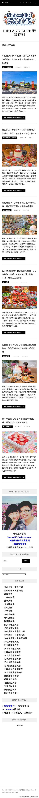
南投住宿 (19, 587)
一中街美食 (9, 597)
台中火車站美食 (11, 628)
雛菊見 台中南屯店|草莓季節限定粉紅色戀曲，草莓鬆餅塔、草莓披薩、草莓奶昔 (19, 348)
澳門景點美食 (10, 690)
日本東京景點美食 (12, 655)
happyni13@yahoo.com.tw (19, 537)
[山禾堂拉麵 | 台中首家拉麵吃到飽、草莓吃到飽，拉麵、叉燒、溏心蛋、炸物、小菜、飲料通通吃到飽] (19, 297)
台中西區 (8, 635)
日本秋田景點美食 (12, 652)
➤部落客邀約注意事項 (19, 540)
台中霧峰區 (22, 638)
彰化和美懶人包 (11, 645)
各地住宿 (8, 587)
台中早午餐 (9, 614)
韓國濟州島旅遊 (11, 676)
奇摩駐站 (18, 713)
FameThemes (15, 792)
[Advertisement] (19, 753)
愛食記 (17, 709)
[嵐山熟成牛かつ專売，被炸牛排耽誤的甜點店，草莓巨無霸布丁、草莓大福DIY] (19, 155)
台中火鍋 (8, 611)
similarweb (19, 725)
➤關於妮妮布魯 (19, 544)
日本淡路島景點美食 (13, 672)
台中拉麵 (5, 282)
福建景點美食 (10, 683)
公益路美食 (6, 356)
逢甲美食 (8, 601)
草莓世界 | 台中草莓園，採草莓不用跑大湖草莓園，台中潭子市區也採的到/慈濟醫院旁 (19, 59)
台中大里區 (9, 638)
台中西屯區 (20, 635)
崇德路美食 (9, 621)
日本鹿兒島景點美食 (13, 669)
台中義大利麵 (6, 210)
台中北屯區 (20, 631)
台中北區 (8, 631)
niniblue (18, 67)
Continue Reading (16, 117)
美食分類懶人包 (7, 426)
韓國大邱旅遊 (10, 679)
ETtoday (28, 713)
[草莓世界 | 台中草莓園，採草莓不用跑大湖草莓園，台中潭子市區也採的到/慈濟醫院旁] (19, 82)
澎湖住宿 (8, 594)
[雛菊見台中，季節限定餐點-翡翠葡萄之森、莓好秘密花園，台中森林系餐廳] (19, 224)
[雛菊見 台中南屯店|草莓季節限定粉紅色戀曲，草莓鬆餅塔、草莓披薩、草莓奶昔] (19, 371)
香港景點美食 (10, 686)
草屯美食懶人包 (11, 642)
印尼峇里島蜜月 (11, 693)
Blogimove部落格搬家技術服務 (28, 796)
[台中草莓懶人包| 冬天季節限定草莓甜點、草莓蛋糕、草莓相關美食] (19, 442)
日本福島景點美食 (12, 648)
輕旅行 (7, 713)
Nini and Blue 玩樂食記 (19, 32)
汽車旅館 (19, 590)
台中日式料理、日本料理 (9, 137)
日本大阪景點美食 (12, 662)
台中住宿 (8, 590)
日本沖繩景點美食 (12, 666)
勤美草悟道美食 (11, 625)
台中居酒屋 (9, 618)
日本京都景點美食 (12, 659)
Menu (6, 3)
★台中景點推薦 (7, 67)
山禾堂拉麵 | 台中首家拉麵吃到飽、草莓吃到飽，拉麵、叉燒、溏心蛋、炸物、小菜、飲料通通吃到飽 (19, 274)
